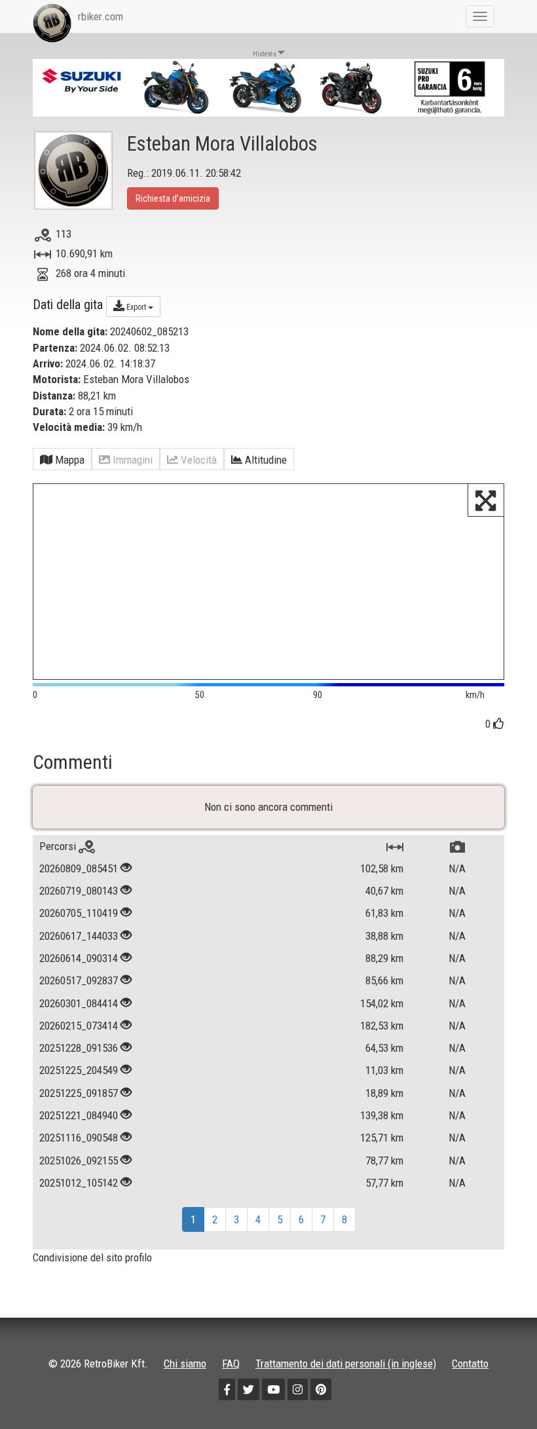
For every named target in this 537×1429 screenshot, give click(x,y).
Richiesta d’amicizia (173, 198)
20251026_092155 (78, 1160)
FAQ (231, 1363)
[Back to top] (499, 1391)
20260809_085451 (78, 868)
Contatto (470, 1363)
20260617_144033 (78, 935)
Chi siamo (185, 1363)
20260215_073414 (78, 1025)
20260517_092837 (78, 980)
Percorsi (59, 846)
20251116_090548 (78, 1137)
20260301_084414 (78, 1003)
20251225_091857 (78, 1093)
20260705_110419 (78, 912)
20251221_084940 (78, 1115)
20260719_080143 (78, 890)
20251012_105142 (78, 1182)
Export (136, 307)
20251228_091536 (78, 1047)
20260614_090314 (78, 958)
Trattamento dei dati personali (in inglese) (345, 1363)
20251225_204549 (78, 1070)
